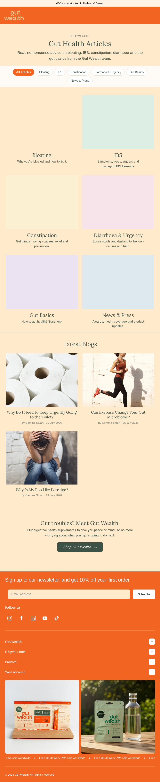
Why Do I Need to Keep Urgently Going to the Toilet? (42, 414)
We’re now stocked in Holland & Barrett (80, 3)
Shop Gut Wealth (80, 547)
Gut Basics (137, 72)
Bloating (44, 72)
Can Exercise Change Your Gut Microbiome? (118, 414)
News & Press (80, 80)
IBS (60, 72)
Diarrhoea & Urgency (107, 72)
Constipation (78, 72)
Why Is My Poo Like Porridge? (42, 489)
